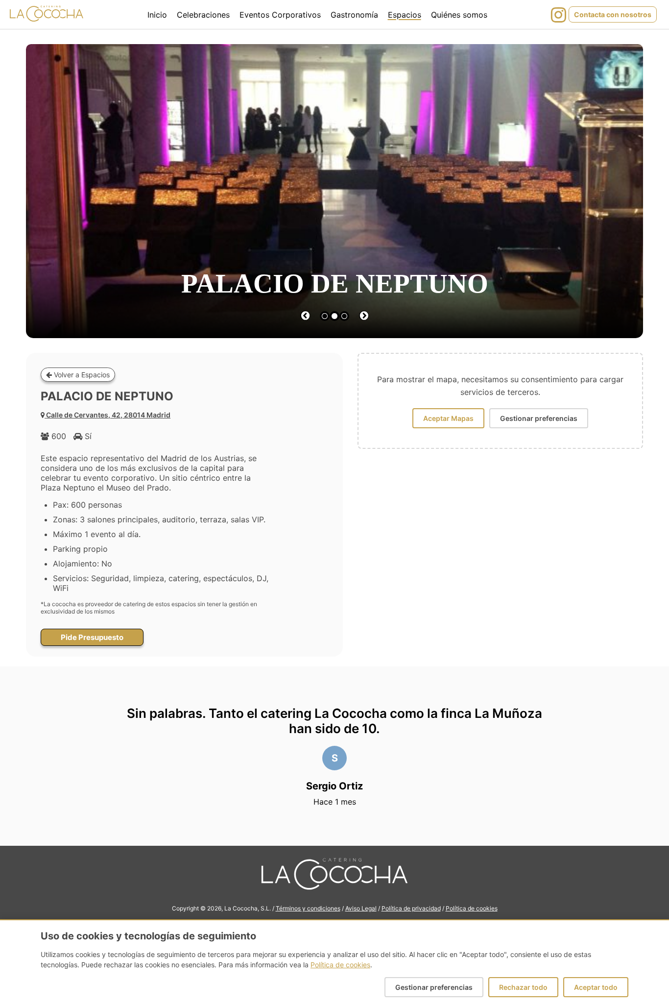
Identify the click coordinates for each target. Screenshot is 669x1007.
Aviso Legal (361, 908)
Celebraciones (203, 15)
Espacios (404, 15)
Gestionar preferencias (538, 418)
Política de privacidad (411, 908)
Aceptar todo (596, 987)
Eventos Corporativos (280, 15)
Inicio (157, 15)
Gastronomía (354, 15)
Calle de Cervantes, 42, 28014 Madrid (108, 415)
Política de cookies (472, 908)
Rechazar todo (523, 987)
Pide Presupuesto (92, 637)
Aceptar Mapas (448, 418)
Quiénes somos (459, 15)
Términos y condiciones (308, 908)
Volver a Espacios (81, 374)
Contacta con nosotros (612, 14)
